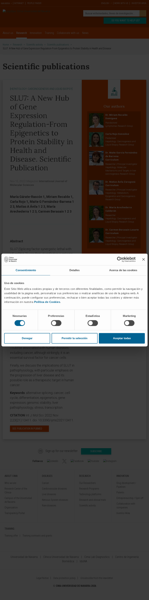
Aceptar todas (122, 338)
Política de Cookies (47, 301)
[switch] (56, 323)
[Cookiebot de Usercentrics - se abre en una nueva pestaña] (120, 259)
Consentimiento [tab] (26, 270)
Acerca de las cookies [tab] (123, 270)
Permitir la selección (74, 338)
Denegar (27, 338)
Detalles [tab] (74, 270)
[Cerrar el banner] (143, 259)
